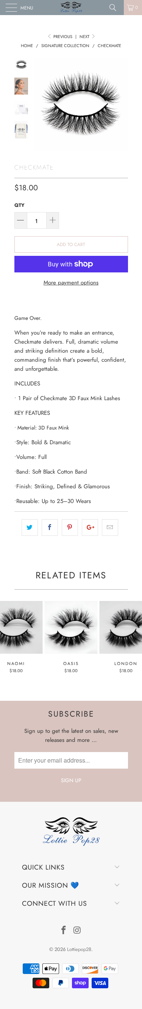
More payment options (71, 282)
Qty (19, 205)
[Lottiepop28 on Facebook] (64, 931)
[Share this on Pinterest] (70, 527)
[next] (120, 104)
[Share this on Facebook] (50, 527)
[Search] (115, 7)
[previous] (40, 104)
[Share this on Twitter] (30, 527)
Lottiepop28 (79, 949)
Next (85, 37)
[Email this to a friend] (110, 527)
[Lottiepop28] (71, 7)
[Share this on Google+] (90, 527)
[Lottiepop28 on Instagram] (77, 931)
